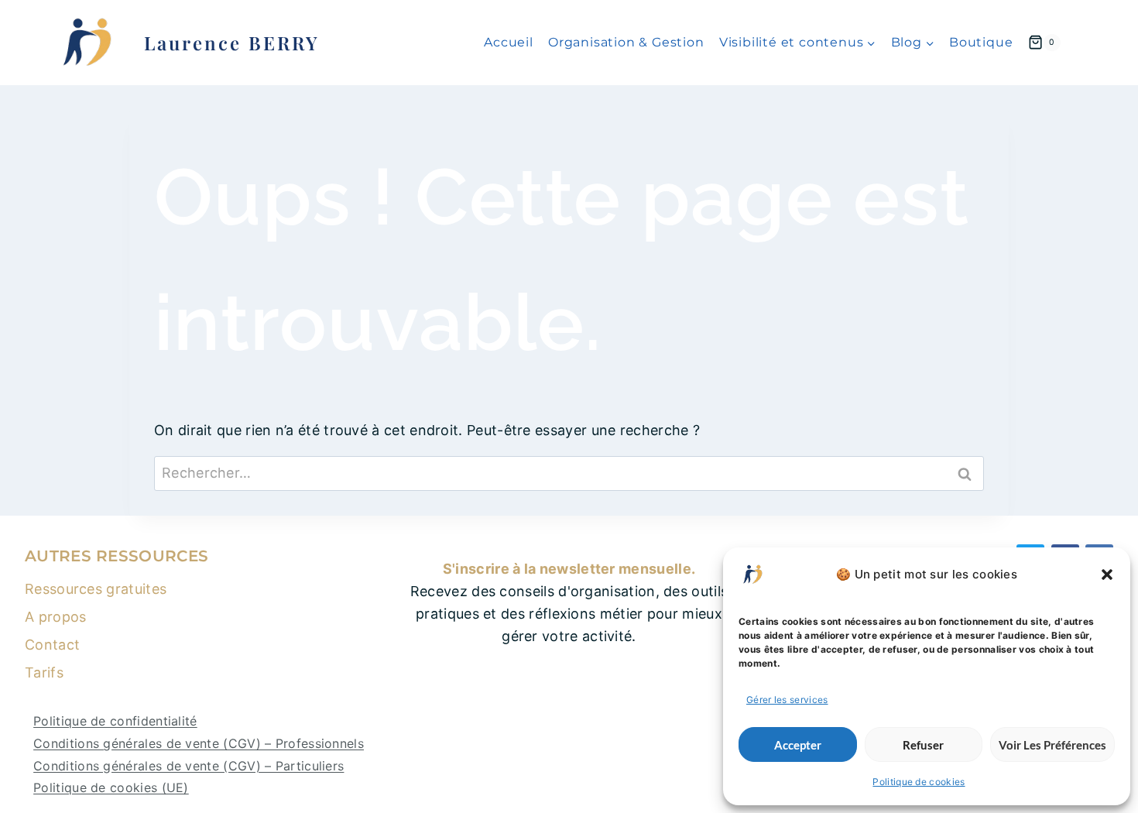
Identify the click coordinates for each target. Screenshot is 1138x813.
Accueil (508, 42)
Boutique (981, 42)
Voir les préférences (1052, 745)
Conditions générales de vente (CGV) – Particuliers (188, 766)
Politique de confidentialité (115, 721)
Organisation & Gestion (626, 42)
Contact (52, 644)
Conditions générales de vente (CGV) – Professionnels (198, 743)
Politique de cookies (918, 781)
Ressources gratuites (95, 589)
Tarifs (44, 672)
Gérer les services (787, 699)
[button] (1107, 574)
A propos (55, 617)
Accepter (797, 745)
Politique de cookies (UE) (111, 787)
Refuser (923, 745)
